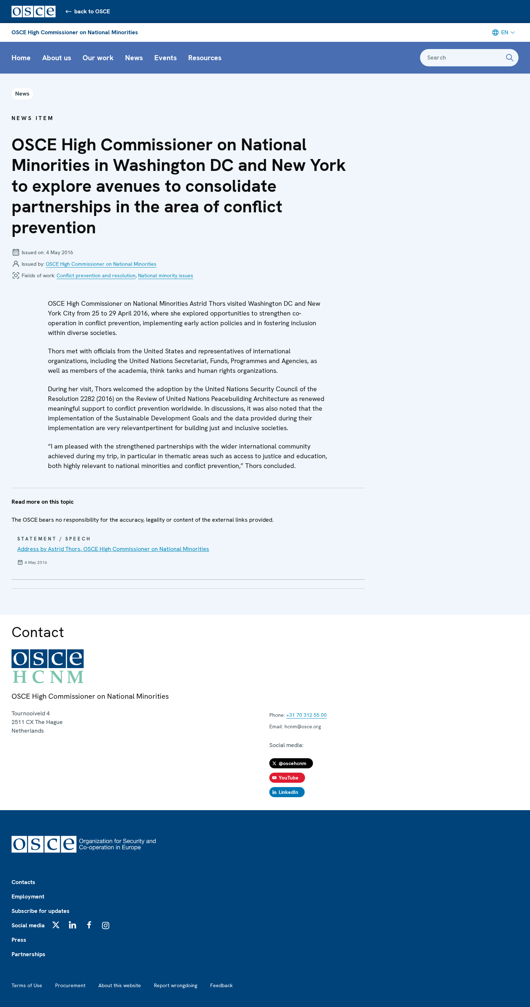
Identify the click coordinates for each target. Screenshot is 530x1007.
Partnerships (28, 954)
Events (165, 57)
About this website (119, 985)
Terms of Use (27, 985)
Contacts (23, 882)
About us (56, 57)
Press (19, 940)
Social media (28, 925)
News (134, 57)
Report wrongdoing (175, 985)
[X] (55, 924)
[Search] (509, 57)
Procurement (70, 985)
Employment (28, 896)
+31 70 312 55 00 (306, 715)
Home (21, 57)
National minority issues (165, 275)
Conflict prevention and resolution (96, 275)
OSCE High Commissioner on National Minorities (75, 32)
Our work (98, 57)
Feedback (221, 985)
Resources (204, 57)
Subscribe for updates (41, 911)
